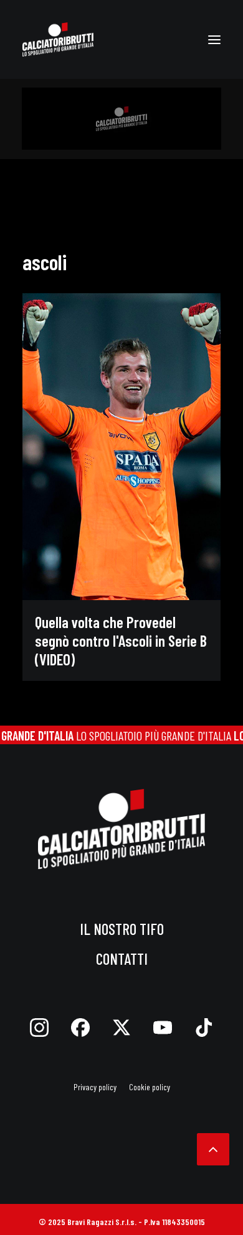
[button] (214, 39)
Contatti (122, 958)
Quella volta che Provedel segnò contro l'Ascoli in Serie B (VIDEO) (121, 640)
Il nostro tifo (122, 928)
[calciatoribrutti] (57, 39)
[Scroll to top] (213, 1147)
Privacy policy (95, 1087)
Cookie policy (149, 1087)
